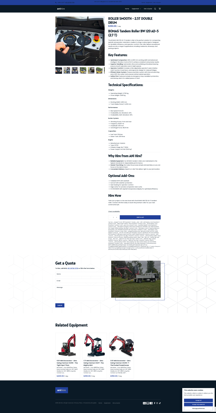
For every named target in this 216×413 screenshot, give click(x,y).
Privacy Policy (78, 403)
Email (58, 281)
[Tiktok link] (160, 403)
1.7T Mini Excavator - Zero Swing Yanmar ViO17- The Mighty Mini (94, 363)
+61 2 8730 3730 (69, 2)
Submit (59, 305)
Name (59, 274)
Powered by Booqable (90, 403)
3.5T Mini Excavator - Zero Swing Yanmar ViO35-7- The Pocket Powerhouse (120, 363)
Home (143, 2)
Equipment (149, 2)
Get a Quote (157, 2)
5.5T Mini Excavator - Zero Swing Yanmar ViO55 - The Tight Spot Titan (67, 363)
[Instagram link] (157, 403)
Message (60, 287)
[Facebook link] (154, 403)
